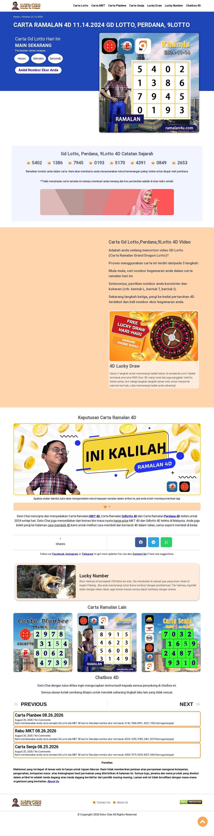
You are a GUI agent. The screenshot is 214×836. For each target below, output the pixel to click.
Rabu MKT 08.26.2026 (35, 731)
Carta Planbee (117, 5)
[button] (140, 542)
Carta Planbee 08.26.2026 (39, 715)
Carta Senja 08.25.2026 (37, 746)
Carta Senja (136, 5)
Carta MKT (98, 5)
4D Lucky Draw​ (125, 366)
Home (16, 17)
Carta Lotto (80, 5)
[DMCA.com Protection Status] (191, 803)
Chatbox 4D (193, 5)
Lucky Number (174, 5)
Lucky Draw (154, 5)
